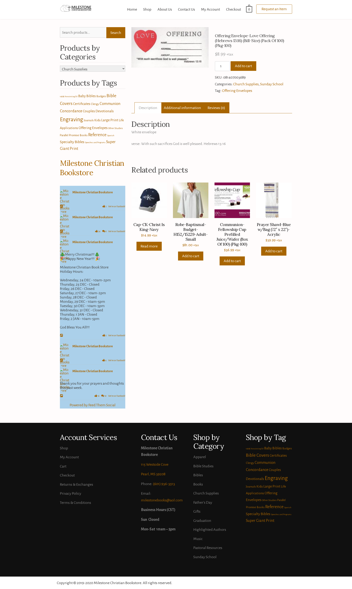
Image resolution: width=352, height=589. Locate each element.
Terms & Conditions (75, 503)
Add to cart (243, 66)
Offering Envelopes (237, 91)
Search (115, 33)
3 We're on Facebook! (115, 206)
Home (132, 9)
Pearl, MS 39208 (153, 474)
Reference (97, 134)
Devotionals (105, 111)
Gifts (196, 511)
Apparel (199, 457)
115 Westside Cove (154, 464)
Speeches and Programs (95, 142)
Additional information (182, 108)
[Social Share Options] (62, 206)
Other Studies (115, 128)
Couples (89, 111)
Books (198, 484)
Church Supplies (246, 84)
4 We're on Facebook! (115, 360)
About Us (164, 9)
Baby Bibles (87, 96)
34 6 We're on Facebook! (111, 231)
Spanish (110, 135)
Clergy (95, 104)
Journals (89, 120)
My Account (210, 9)
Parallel (64, 135)
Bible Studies (203, 466)
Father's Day (202, 502)
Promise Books (78, 135)
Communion (110, 104)
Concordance (71, 111)
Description (148, 108)
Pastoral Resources (207, 548)
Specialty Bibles (72, 142)
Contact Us (186, 9)
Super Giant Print (260, 521)
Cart (63, 466)
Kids (97, 120)
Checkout (233, 9)
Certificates (81, 104)
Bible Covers (257, 455)
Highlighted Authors (209, 530)
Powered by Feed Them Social (93, 405)
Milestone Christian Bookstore (92, 167)
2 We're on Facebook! (115, 335)
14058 (62, 96)
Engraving (71, 119)
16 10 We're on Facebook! (111, 396)
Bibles (198, 475)
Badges (101, 96)
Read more (149, 246)
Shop (147, 9)
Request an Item (274, 9)
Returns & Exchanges (76, 484)
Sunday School (271, 84)
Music (198, 539)
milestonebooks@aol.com (162, 500)
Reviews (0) (216, 108)
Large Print (109, 120)
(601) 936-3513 (164, 484)
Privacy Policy (70, 493)
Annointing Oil (71, 96)
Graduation (202, 521)
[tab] (148, 108)
